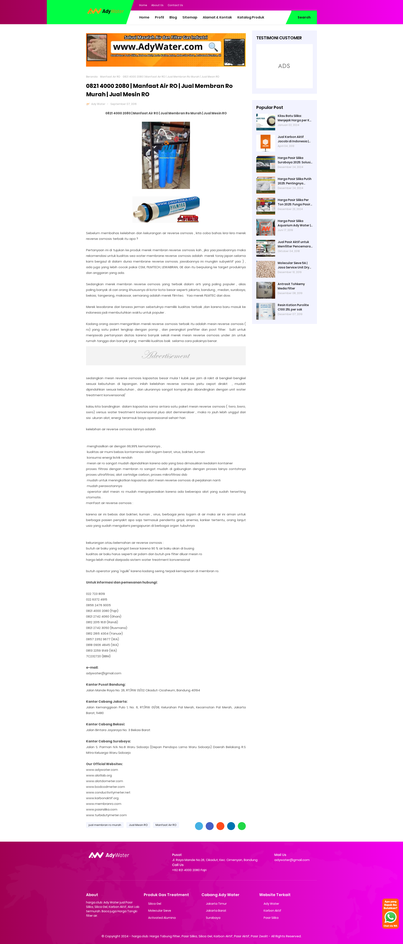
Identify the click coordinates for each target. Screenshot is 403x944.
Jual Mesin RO (138, 825)
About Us (157, 5)
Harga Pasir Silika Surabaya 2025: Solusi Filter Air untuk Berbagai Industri (294, 160)
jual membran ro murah (105, 825)
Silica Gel (154, 904)
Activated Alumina (162, 918)
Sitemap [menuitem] (189, 17)
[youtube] (314, 5)
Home (143, 5)
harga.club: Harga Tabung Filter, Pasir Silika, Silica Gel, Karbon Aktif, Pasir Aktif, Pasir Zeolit (200, 936)
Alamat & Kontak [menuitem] (217, 17)
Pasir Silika (271, 918)
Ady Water (98, 104)
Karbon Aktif (272, 910)
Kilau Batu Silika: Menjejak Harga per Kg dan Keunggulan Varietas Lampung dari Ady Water (295, 118)
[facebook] (288, 5)
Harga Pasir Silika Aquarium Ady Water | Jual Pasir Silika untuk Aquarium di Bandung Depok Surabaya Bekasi (294, 223)
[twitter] (297, 5)
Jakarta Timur (216, 904)
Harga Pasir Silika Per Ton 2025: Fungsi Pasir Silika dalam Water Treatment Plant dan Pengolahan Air (294, 202)
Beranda (92, 76)
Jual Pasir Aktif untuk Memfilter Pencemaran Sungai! (295, 244)
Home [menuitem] (144, 17)
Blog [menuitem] (173, 17)
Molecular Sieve (159, 910)
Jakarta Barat (216, 910)
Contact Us (175, 5)
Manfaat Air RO (110, 76)
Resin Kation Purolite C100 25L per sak (293, 307)
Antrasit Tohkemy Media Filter (291, 286)
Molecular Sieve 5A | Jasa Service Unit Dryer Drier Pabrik (295, 265)
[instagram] (305, 5)
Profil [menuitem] (159, 17)
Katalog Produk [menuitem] (250, 17)
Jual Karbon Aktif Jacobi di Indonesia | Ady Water (293, 139)
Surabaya (213, 918)
